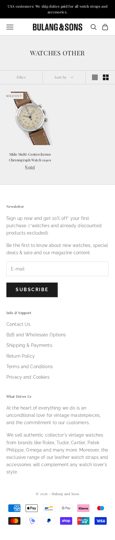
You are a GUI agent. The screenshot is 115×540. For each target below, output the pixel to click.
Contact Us (18, 324)
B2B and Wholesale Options (36, 334)
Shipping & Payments (29, 345)
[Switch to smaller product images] (106, 77)
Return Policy (20, 356)
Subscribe (32, 289)
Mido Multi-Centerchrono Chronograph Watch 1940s (30, 157)
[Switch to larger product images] (95, 77)
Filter (21, 77)
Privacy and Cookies (28, 377)
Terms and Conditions (29, 366)
